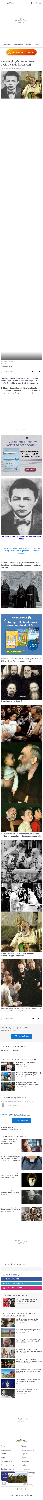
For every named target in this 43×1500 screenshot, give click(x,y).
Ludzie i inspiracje (17, 68)
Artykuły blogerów (7, 1469)
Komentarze (18, 45)
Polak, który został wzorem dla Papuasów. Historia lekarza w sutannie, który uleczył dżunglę (27, 1320)
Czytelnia (25, 1454)
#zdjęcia (16, 1051)
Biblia (24, 1465)
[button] (31, 3)
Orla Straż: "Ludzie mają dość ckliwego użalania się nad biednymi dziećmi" (28, 1361)
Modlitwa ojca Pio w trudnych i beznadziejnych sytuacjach (10, 1192)
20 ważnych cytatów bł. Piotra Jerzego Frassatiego (26, 1390)
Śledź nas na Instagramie (15, 1288)
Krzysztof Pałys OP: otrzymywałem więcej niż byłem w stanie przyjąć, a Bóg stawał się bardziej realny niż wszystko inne (28, 1341)
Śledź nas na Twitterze (14, 1283)
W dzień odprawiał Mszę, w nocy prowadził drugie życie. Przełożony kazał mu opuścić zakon (10, 1159)
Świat (3, 1446)
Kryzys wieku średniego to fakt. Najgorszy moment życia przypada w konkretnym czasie (28, 1351)
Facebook (17, 1488)
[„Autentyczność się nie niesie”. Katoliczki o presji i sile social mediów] (32, 1214)
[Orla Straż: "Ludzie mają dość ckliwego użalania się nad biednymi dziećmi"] (8, 1363)
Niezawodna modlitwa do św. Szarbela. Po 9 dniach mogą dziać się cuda (10, 1175)
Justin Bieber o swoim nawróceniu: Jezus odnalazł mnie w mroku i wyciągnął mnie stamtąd (28, 1381)
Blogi (3, 1457)
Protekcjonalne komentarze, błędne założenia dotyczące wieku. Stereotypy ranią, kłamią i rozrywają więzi (28, 1331)
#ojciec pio (5, 1051)
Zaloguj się (4, 1114)
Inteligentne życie (28, 1450)
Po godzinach (5, 68)
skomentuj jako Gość (17, 1114)
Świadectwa (26, 1469)
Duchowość (26, 1461)
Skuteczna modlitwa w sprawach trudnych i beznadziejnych (9, 1141)
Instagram (25, 1488)
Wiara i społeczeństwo (23, 1363)
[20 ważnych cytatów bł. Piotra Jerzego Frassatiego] (8, 1393)
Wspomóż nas (23, 1036)
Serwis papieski (6, 1461)
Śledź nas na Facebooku (15, 1279)
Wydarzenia (6, 45)
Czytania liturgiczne (8, 1465)
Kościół (3, 1454)
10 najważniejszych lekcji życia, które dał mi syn (27, 1300)
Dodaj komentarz (21, 1120)
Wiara (28, 45)
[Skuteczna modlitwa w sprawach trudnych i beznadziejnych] (32, 1145)
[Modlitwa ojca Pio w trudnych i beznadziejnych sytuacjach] (32, 1197)
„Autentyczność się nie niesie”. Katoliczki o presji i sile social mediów (10, 1209)
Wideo (36, 45)
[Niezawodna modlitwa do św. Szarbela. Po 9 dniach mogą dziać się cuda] (32, 1180)
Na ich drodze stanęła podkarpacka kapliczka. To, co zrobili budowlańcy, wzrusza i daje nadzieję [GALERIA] (28, 1371)
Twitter (21, 1488)
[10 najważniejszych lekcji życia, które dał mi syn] (9, 1302)
